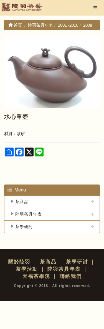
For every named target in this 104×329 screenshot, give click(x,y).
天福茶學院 (36, 276)
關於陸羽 (19, 262)
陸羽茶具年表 (28, 214)
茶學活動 (27, 269)
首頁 (17, 25)
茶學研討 (24, 226)
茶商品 (22, 201)
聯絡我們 (71, 276)
